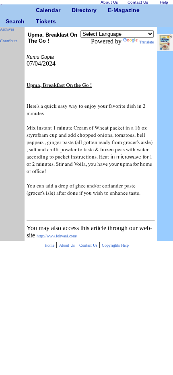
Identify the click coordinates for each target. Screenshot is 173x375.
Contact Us (88, 245)
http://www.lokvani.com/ (57, 236)
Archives (7, 29)
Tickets (39, 21)
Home (49, 245)
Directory (75, 10)
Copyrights (111, 245)
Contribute (8, 41)
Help (125, 245)
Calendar (39, 10)
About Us (67, 245)
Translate (146, 42)
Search (9, 21)
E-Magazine (111, 10)
